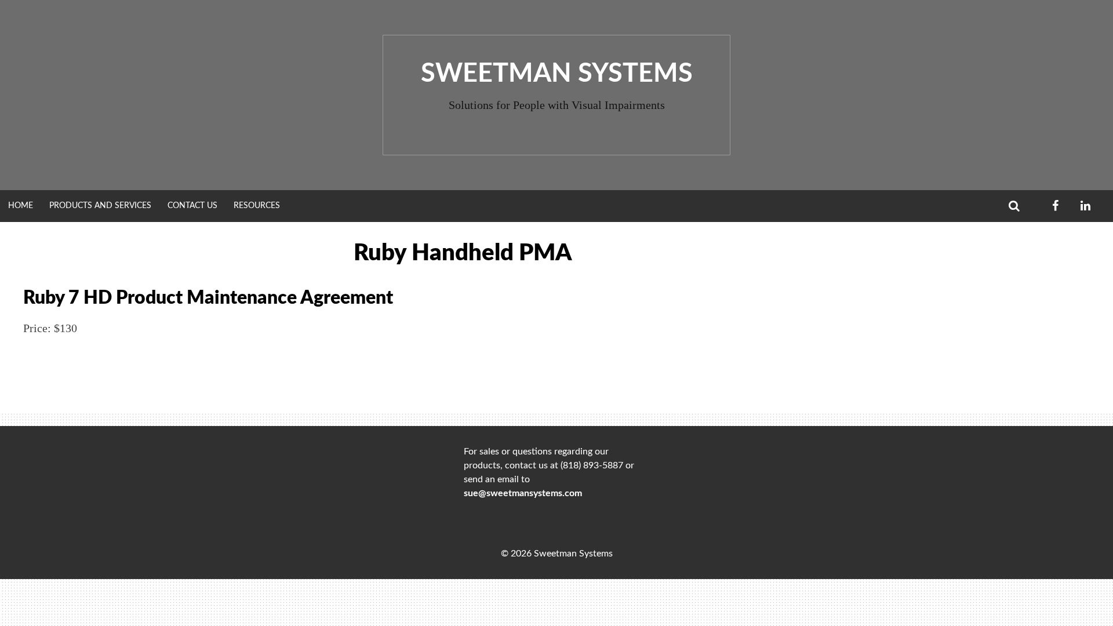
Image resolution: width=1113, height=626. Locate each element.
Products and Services (100, 206)
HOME (20, 206)
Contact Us (192, 206)
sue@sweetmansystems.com (523, 493)
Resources (257, 206)
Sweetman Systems (557, 74)
